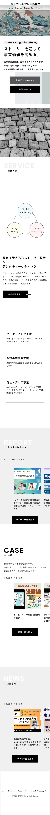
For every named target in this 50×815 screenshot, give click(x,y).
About (10, 8)
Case (32, 8)
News (16, 8)
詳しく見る (27, 722)
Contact (39, 8)
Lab (21, 8)
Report (27, 8)
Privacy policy (42, 791)
